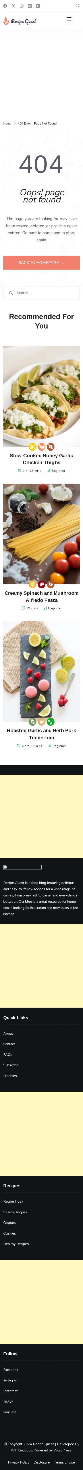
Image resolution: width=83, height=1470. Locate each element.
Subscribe (10, 1065)
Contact (9, 1044)
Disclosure (42, 1462)
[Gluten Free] (32, 584)
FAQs (7, 1054)
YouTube (9, 1412)
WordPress (62, 1450)
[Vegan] (50, 722)
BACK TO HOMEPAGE (39, 262)
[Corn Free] (32, 447)
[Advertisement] (41, 74)
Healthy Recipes (16, 1243)
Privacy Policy (18, 1462)
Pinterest (10, 1391)
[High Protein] (41, 584)
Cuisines (9, 1233)
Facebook (10, 1369)
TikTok (8, 1401)
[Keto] (32, 722)
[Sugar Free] (50, 447)
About (8, 1033)
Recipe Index (13, 1201)
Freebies (10, 1075)
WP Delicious (21, 1450)
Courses (9, 1222)
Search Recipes (15, 1212)
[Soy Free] (41, 447)
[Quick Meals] (41, 722)
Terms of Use (64, 1462)
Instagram (11, 1380)
